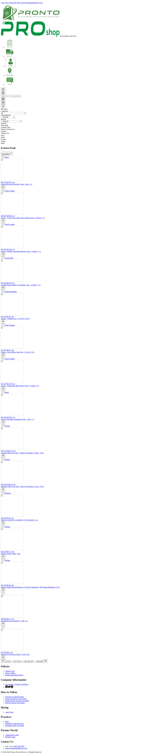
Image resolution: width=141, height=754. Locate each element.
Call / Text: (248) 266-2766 (10, 3)
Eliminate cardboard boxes (14, 724)
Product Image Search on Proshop (17, 701)
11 (28, 661)
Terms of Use (10, 671)
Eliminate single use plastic (14, 725)
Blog (7, 722)
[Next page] (45, 661)
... (12, 661)
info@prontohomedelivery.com (32, 3)
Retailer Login (10, 737)
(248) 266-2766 (18, 746)
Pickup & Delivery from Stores (16, 699)
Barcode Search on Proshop (15, 703)
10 (25, 661)
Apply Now (9, 712)
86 (41, 661)
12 (31, 661)
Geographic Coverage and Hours (16, 684)
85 (38, 661)
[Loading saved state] (3, 157)
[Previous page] (3, 661)
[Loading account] (10, 62)
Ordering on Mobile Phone (14, 697)
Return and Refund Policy (14, 675)
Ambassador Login (12, 735)
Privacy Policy (10, 673)
